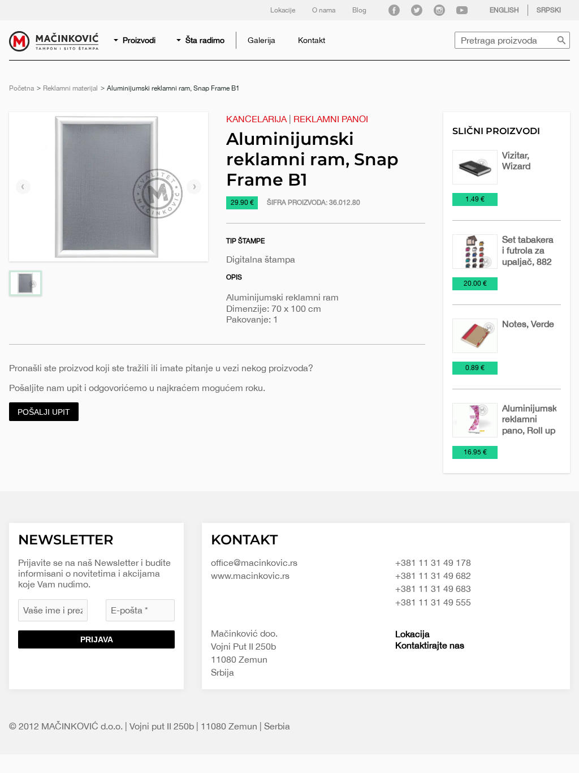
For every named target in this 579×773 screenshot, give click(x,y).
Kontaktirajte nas (429, 645)
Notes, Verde (528, 324)
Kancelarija (256, 119)
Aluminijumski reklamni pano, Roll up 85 (530, 424)
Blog (359, 10)
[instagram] (439, 10)
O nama (323, 10)
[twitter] (416, 10)
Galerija (261, 40)
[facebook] (394, 10)
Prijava (96, 639)
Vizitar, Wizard (516, 160)
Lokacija (412, 634)
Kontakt (311, 40)
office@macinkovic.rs (254, 562)
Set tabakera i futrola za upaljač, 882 (528, 250)
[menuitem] (135, 40)
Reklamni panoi (330, 119)
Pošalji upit (44, 411)
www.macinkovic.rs (250, 575)
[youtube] (462, 10)
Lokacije (282, 10)
